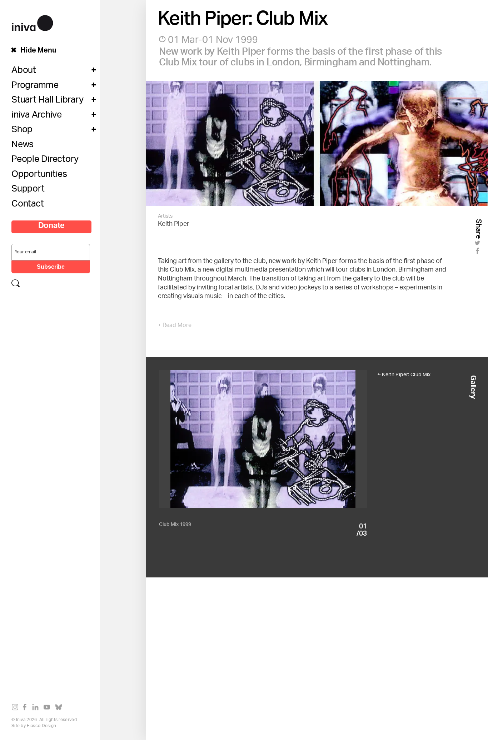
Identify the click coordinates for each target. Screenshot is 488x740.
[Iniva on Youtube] (48, 708)
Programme (35, 87)
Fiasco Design (41, 726)
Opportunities (39, 176)
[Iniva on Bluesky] (60, 708)
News (22, 146)
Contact (27, 205)
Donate (51, 226)
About (23, 72)
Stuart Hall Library (47, 101)
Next (315, 449)
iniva (32, 22)
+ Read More (174, 326)
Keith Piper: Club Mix (406, 375)
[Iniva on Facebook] (26, 708)
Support (27, 190)
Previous (211, 449)
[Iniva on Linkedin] (37, 708)
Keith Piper (173, 224)
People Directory (45, 161)
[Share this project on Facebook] (478, 253)
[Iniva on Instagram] (16, 708)
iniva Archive (36, 116)
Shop (22, 131)
